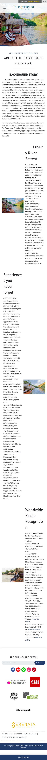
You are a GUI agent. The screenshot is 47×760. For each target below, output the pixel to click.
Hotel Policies (7, 734)
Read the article (34, 629)
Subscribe (40, 663)
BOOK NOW (23, 757)
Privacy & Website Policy (17, 737)
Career (4, 737)
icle (28, 640)
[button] (30, 1)
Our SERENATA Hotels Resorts (25, 734)
